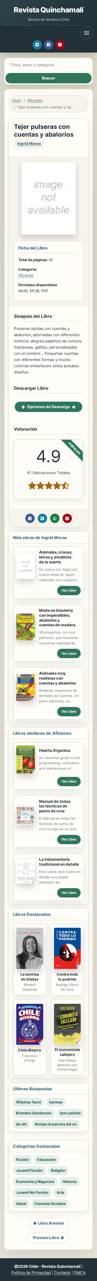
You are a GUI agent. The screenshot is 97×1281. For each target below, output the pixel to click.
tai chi (21, 1124)
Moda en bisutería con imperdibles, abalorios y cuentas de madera (57, 617)
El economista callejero (67, 1052)
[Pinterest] (60, 44)
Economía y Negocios (35, 1181)
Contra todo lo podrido (67, 976)
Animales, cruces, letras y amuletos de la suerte (55, 557)
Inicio (16, 100)
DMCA (80, 1272)
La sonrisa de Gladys (29, 976)
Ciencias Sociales (50, 1203)
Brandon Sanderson (33, 1113)
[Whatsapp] (54, 518)
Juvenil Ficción (29, 1170)
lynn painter (70, 1113)
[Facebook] (48, 44)
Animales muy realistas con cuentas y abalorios (57, 678)
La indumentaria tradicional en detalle (59, 862)
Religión (58, 1170)
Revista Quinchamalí (48, 9)
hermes (56, 1102)
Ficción (22, 1159)
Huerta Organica (54, 750)
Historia (70, 1181)
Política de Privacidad (31, 1272)
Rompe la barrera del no (56, 1124)
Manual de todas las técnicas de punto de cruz (54, 806)
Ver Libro (69, 590)
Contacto (62, 1272)
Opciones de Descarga (48, 406)
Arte (60, 1192)
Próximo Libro (46, 1237)
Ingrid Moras (29, 143)
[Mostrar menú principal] (86, 33)
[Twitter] (37, 44)
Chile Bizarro (29, 1050)
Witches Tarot (28, 1102)
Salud (21, 1203)
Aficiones (34, 100)
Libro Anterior (51, 1223)
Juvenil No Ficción (32, 1192)
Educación (46, 1159)
